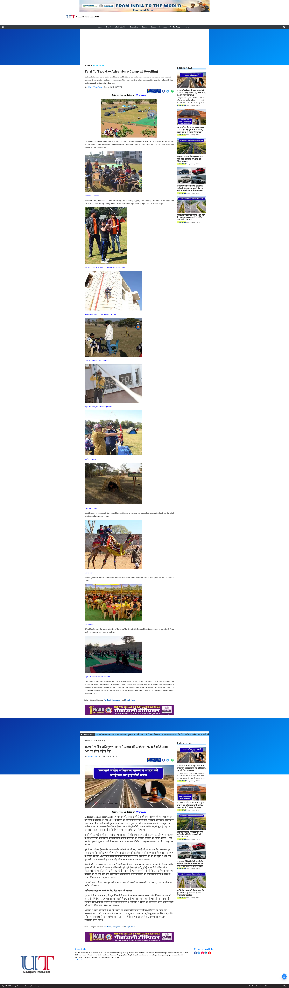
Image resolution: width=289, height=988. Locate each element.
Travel (108, 27)
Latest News (184, 67)
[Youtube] (209, 953)
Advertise (278, 986)
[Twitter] (198, 953)
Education (134, 27)
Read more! (78, 960)
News (100, 27)
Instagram (116, 700)
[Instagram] (202, 953)
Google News (130, 700)
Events (186, 27)
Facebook (107, 700)
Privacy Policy (269, 986)
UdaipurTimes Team (95, 87)
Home (87, 65)
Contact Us (259, 986)
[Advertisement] (144, 44)
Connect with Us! (204, 949)
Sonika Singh (92, 756)
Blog (284, 986)
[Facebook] (195, 953)
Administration (121, 27)
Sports (144, 27)
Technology (175, 27)
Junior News (98, 65)
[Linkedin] (205, 953)
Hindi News (98, 741)
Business (163, 27)
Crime (153, 27)
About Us (80, 949)
